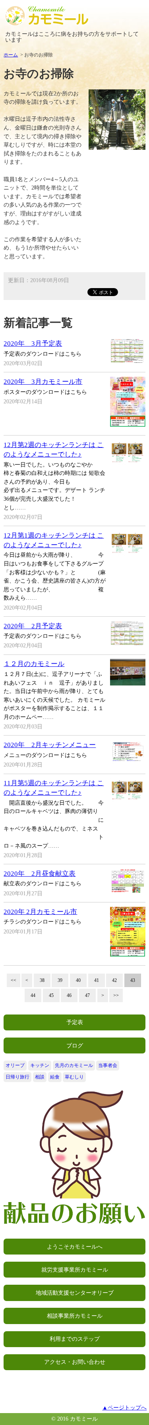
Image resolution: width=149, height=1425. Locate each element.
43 (132, 980)
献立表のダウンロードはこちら (42, 883)
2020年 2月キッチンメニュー (50, 745)
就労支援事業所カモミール (74, 1269)
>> (116, 995)
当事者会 (107, 1065)
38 (42, 980)
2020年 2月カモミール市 (40, 912)
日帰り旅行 (17, 1077)
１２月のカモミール (34, 664)
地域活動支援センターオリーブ (75, 1292)
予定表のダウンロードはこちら (42, 353)
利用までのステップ (75, 1339)
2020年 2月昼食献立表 (39, 873)
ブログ (74, 1045)
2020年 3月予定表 (33, 343)
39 (60, 980)
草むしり (74, 1077)
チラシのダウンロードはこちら (42, 921)
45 (51, 995)
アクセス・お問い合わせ (74, 1362)
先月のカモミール (74, 1065)
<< (13, 980)
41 (96, 980)
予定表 (74, 1022)
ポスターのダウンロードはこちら (45, 392)
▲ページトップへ (124, 1407)
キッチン (39, 1065)
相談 (40, 1077)
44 (33, 995)
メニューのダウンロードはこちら (45, 755)
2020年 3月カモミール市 (43, 381)
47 (87, 995)
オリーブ (15, 1065)
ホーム (11, 54)
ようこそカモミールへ (75, 1246)
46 (69, 995)
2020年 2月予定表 (33, 626)
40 (78, 980)
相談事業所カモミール (75, 1316)
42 (114, 980)
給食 (55, 1077)
